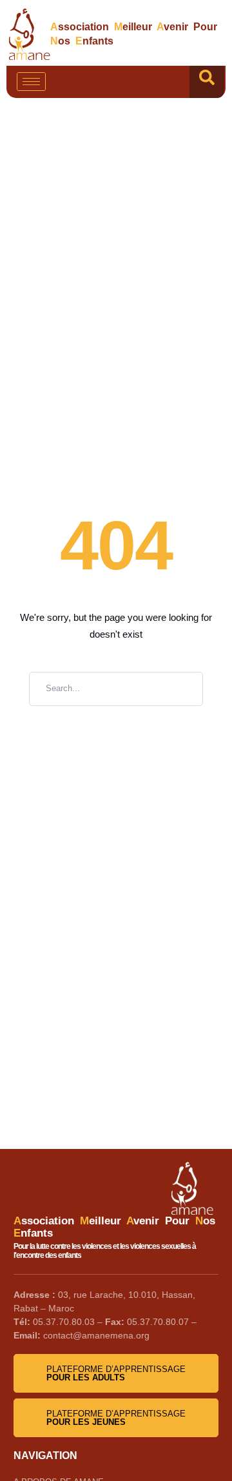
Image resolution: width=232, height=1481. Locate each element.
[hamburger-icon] (31, 81)
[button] (207, 82)
